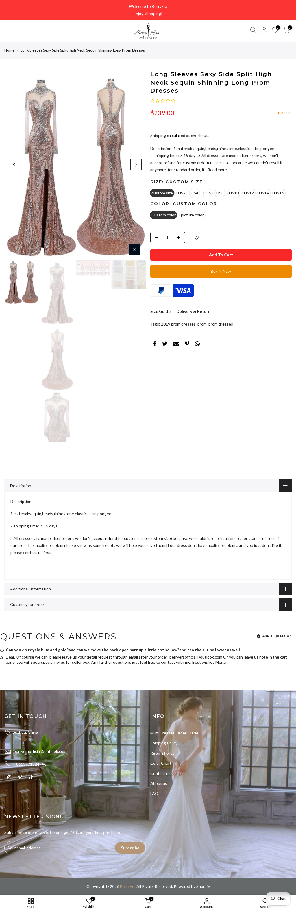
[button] (162, 100)
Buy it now (221, 271)
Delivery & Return (193, 311)
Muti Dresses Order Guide (174, 732)
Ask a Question (276, 635)
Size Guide (160, 311)
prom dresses (220, 323)
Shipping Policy (163, 742)
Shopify (203, 886)
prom (202, 323)
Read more (217, 169)
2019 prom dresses (178, 323)
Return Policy (162, 753)
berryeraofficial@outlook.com (195, 656)
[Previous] (14, 164)
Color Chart (160, 763)
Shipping (158, 135)
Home (9, 50)
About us (158, 783)
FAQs (155, 793)
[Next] (136, 164)
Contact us (160, 773)
